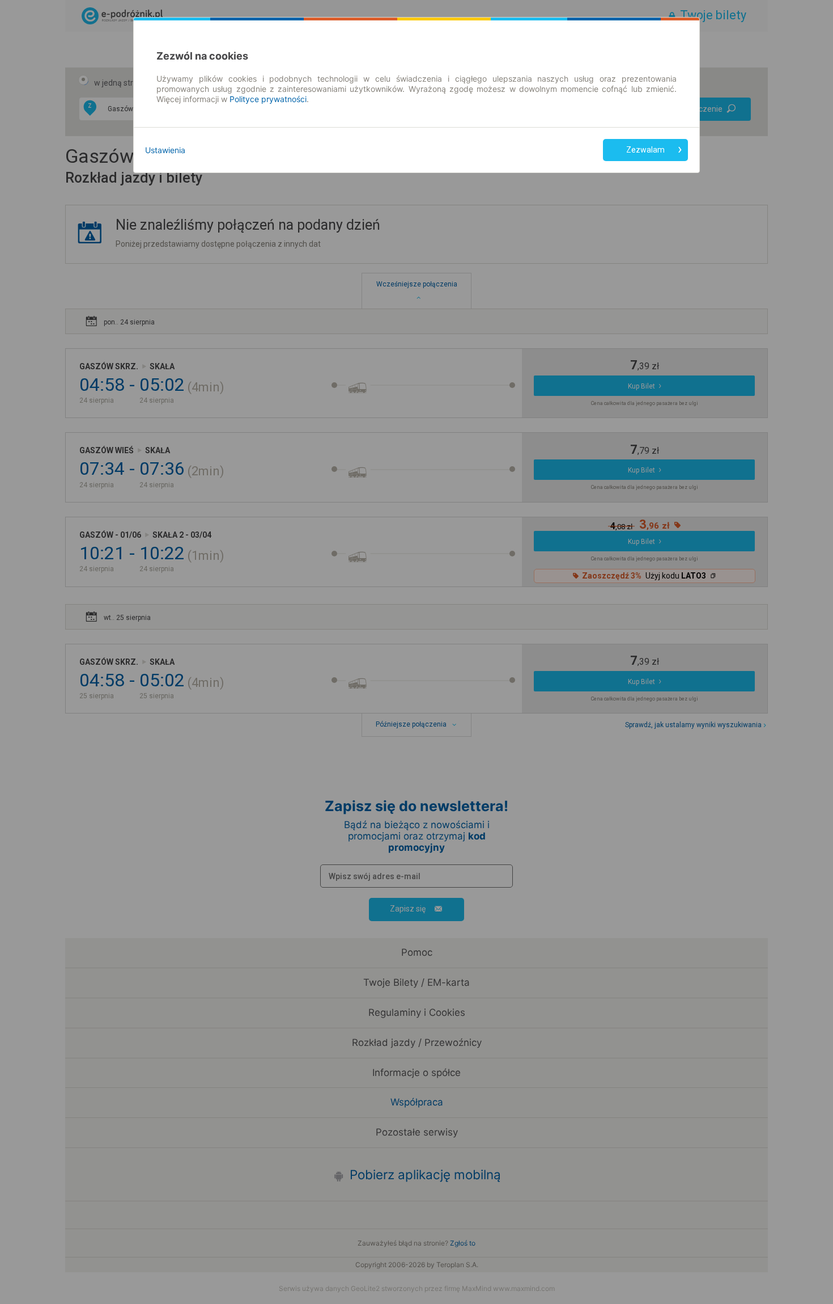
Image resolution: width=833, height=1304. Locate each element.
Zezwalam (645, 149)
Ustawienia (165, 150)
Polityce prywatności (268, 99)
